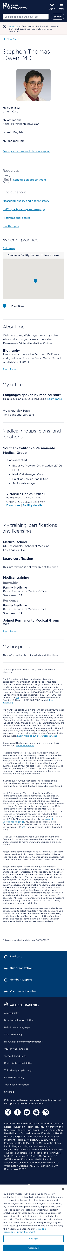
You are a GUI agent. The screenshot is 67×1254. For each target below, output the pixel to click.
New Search (13, 39)
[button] (35, 281)
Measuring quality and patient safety (26, 200)
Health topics (11, 226)
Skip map (9, 248)
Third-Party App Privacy (18, 1070)
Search (58, 16)
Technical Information (16, 1084)
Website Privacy (13, 1034)
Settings (33, 1238)
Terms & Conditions (15, 1056)
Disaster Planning (14, 1077)
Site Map (9, 1091)
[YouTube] (26, 1112)
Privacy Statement (25, 1232)
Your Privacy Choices (16, 1049)
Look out (13, 26)
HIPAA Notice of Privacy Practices (23, 1041)
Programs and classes (16, 217)
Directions (13, 505)
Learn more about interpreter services (37, 736)
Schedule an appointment (29, 179)
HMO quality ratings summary (22, 209)
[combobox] (26, 17)
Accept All (33, 1248)
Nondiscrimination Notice (18, 1020)
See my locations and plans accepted (26, 151)
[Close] (63, 1189)
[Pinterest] (36, 1112)
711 (17, 697)
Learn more (54, 398)
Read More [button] (9, 369)
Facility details (32, 505)
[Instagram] (45, 1112)
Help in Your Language (17, 1027)
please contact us (25, 745)
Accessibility (11, 1013)
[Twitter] (7, 1112)
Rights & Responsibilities (18, 1063)
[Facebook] (17, 1112)
